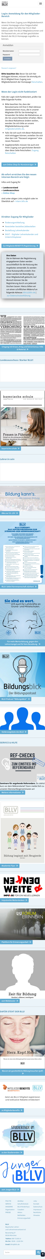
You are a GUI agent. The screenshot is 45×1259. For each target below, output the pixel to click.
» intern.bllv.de (21, 201)
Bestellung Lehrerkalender (17, 230)
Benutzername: (8, 51)
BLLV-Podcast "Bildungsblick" (14, 699)
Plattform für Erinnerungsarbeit (15, 942)
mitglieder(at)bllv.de (14, 128)
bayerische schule (9, 448)
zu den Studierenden (11, 1152)
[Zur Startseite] (5, 3)
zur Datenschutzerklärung (18, 295)
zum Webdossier (9, 1000)
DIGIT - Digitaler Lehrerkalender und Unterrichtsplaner (21, 236)
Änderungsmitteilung (14, 222)
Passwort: (6, 55)
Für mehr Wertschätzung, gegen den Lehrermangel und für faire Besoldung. (21, 643)
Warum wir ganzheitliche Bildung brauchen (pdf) (22, 1071)
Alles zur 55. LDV (9, 513)
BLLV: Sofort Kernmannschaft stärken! (18, 586)
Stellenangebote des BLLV (13, 732)
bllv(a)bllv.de (29, 292)
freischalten (37, 82)
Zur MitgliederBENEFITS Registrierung (19, 245)
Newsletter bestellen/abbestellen (20, 226)
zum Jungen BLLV (9, 1189)
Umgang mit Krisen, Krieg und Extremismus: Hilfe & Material (22, 348)
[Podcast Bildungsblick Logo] (22, 674)
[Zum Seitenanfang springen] (43, 1254)
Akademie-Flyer (9, 865)
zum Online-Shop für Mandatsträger (18, 164)
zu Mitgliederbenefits (11, 1110)
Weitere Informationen (11, 792)
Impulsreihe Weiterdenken (13, 900)
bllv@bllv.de (15, 1244)
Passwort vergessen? (8, 68)
